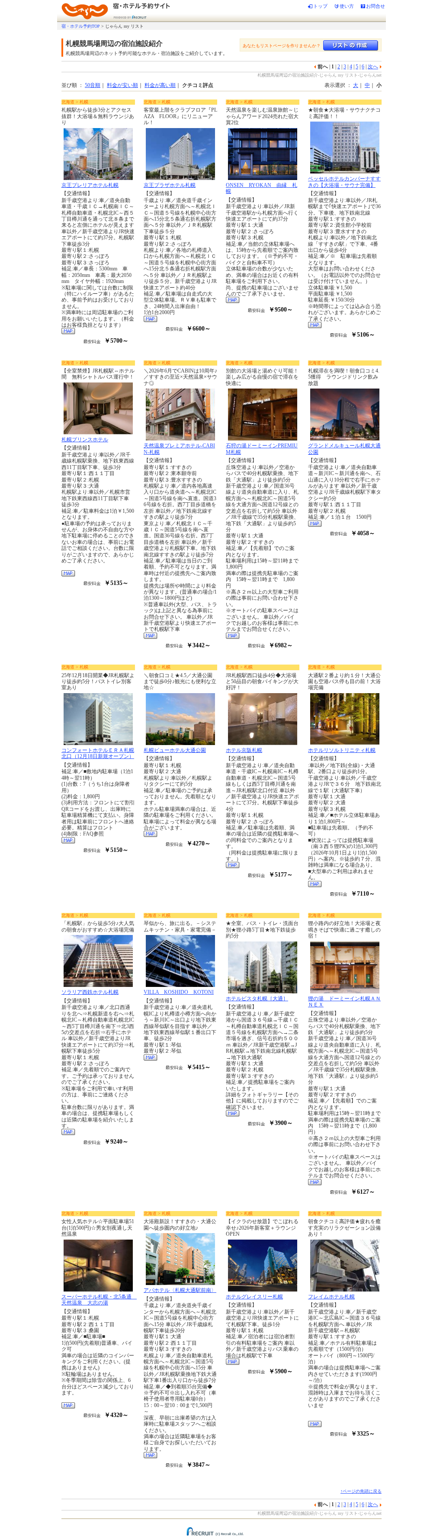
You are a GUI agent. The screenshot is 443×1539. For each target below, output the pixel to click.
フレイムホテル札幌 (331, 1297)
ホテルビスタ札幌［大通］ (257, 999)
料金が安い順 (122, 85)
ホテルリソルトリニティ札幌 (342, 750)
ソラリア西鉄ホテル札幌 (90, 992)
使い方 (347, 6)
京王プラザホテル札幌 (170, 185)
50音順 (92, 85)
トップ (320, 6)
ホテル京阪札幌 (244, 750)
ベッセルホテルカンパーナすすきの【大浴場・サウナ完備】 (344, 182)
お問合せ (375, 6)
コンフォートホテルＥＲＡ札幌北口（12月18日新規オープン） (97, 753)
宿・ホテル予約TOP (80, 26)
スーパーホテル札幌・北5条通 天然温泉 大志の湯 (99, 1300)
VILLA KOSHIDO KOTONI (179, 992)
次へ (373, 67)
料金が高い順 (160, 85)
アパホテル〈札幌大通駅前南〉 (180, 1290)
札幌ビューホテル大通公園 (175, 750)
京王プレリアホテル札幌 (90, 185)
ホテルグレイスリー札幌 (254, 1297)
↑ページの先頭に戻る (361, 1491)
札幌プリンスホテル (84, 440)
